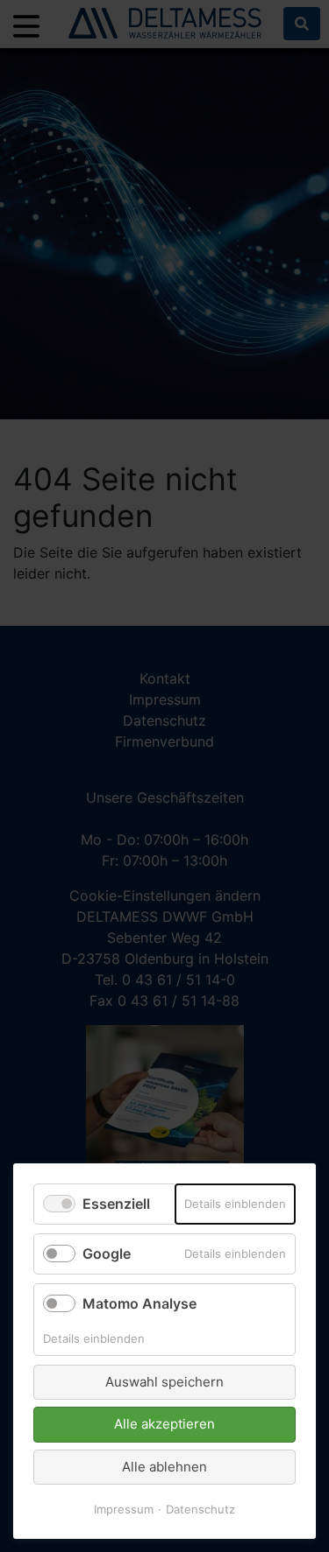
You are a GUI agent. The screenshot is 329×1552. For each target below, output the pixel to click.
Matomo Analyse (139, 1303)
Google (106, 1253)
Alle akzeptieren (164, 1423)
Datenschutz (200, 1509)
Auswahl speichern (164, 1381)
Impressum (124, 1509)
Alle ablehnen (164, 1466)
